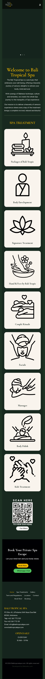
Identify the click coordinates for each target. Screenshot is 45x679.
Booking (27, 599)
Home (12, 592)
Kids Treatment (22, 486)
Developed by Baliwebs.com (22, 666)
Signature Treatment (22, 243)
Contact (36, 595)
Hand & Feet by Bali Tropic (22, 283)
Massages (22, 405)
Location (27, 595)
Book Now (22, 566)
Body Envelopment (22, 202)
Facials (22, 364)
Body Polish (22, 446)
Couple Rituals (22, 324)
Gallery (32, 592)
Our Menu (24, 528)
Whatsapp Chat (23, 571)
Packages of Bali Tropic (22, 161)
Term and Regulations (14, 595)
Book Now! (18, 599)
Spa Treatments (22, 592)
